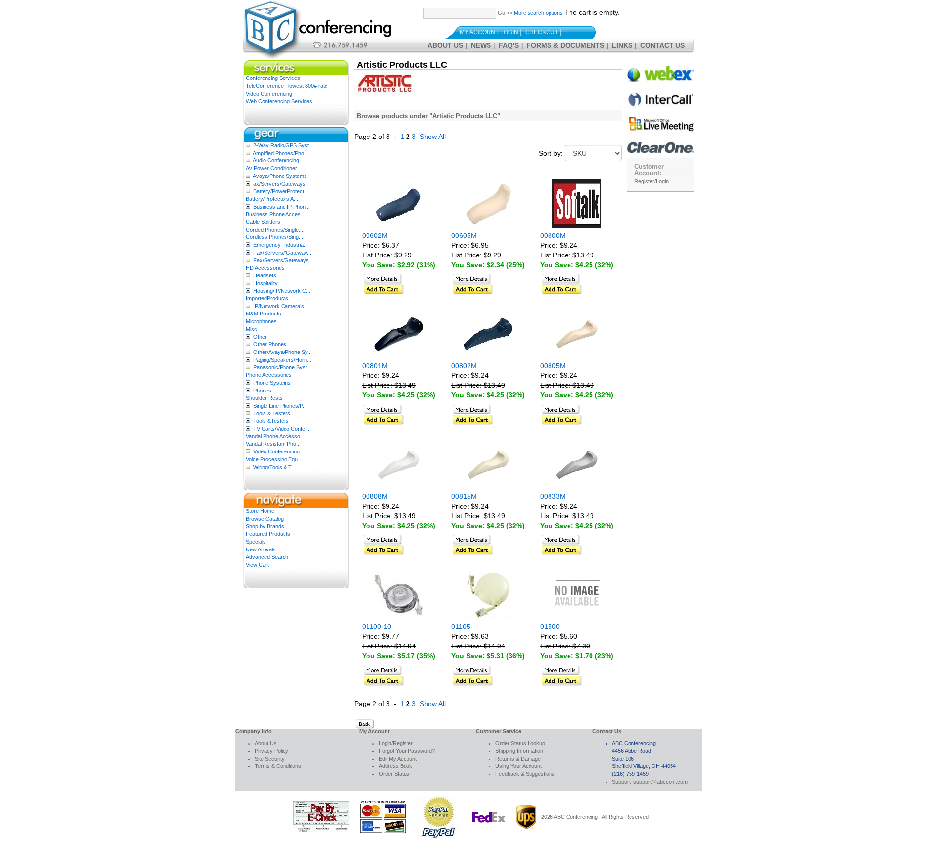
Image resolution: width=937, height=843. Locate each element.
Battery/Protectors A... (272, 199)
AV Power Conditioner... (273, 168)
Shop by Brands (265, 526)
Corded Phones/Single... (274, 230)
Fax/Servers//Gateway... (282, 252)
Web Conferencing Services (279, 101)
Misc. (252, 329)
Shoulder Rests (264, 398)
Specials (256, 542)
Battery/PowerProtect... (280, 191)
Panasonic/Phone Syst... (282, 367)
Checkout (541, 32)
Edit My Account (398, 759)
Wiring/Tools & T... (274, 467)
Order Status (394, 774)
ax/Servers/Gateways (279, 184)
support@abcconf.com (660, 781)
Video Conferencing (269, 94)
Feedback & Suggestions (525, 774)
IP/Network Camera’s (278, 306)
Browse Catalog (265, 519)
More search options (538, 13)
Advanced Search (267, 557)
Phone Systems (272, 383)
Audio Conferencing (276, 160)
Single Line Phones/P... (280, 406)
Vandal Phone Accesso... (275, 436)
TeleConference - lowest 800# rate (286, 86)
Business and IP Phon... (281, 207)
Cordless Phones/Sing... (274, 237)
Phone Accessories (269, 375)
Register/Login (651, 181)
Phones (262, 390)
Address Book (395, 766)
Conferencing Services (273, 78)
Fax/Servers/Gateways (281, 260)
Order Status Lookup (520, 743)
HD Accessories (265, 268)
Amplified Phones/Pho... (280, 153)
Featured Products (268, 534)
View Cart (257, 565)
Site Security (270, 759)
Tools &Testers (271, 421)
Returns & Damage (518, 759)
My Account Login (489, 32)
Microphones (261, 321)
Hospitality (265, 283)
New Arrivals (261, 549)
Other (260, 337)
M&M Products (263, 313)
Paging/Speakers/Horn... (282, 360)
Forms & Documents (565, 45)
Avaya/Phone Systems (280, 176)
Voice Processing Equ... (274, 459)
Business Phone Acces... (275, 214)
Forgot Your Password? (407, 751)
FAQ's (509, 45)
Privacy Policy (271, 751)
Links (622, 45)
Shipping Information (519, 751)
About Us (445, 45)
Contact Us (662, 45)
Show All (433, 136)
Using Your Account (518, 766)
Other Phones (269, 344)
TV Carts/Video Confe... (281, 428)
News (481, 45)
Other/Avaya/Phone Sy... (282, 352)
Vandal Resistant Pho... (273, 444)
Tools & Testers (271, 413)
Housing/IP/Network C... (281, 291)
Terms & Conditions (278, 766)
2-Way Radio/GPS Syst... (283, 145)
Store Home (260, 511)
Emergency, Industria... (280, 245)
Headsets (264, 275)
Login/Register (396, 743)
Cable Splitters (263, 222)
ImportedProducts (267, 298)
